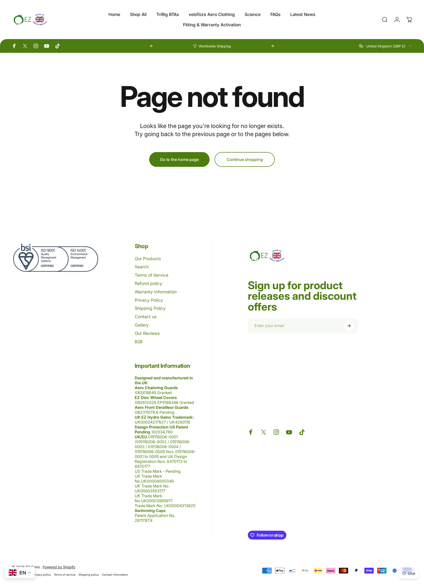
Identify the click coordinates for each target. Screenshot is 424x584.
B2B (139, 341)
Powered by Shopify (59, 567)
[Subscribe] (349, 326)
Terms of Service (151, 275)
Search (142, 266)
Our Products (148, 258)
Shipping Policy (150, 308)
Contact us (146, 316)
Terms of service (65, 574)
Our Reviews (147, 333)
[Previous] (151, 46)
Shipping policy (89, 574)
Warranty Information (156, 291)
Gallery (142, 325)
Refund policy (148, 283)
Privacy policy (42, 574)
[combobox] (385, 46)
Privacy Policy (149, 300)
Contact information (115, 574)
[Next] (272, 46)
